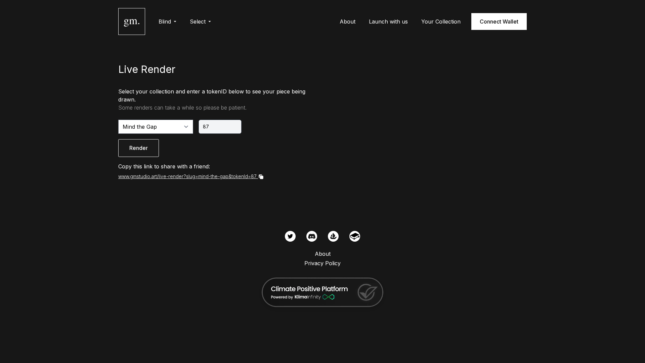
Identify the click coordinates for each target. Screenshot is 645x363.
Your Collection (441, 21)
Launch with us (388, 21)
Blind (165, 21)
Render (138, 148)
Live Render (146, 69)
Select (198, 21)
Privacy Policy (322, 263)
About (347, 21)
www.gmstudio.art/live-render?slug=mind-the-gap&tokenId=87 (187, 176)
